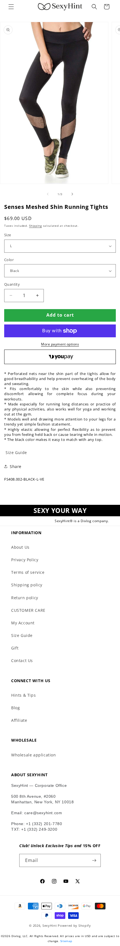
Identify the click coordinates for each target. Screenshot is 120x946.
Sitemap (66, 941)
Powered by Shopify (74, 925)
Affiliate (19, 720)
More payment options (60, 344)
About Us (20, 547)
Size (7, 234)
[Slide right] (72, 194)
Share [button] (15, 466)
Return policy (24, 597)
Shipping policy (26, 584)
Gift (14, 648)
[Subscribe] (94, 860)
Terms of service (28, 572)
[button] (11, 7)
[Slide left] (48, 194)
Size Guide (22, 635)
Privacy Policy (24, 559)
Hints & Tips (23, 695)
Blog (15, 707)
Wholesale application (33, 755)
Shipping (35, 226)
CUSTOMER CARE (28, 610)
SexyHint (49, 925)
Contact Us (22, 660)
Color (9, 259)
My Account (23, 622)
